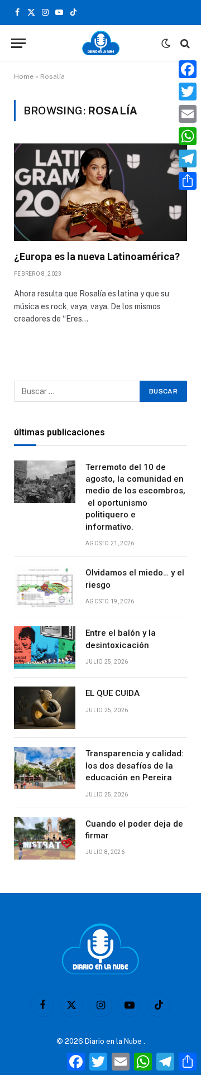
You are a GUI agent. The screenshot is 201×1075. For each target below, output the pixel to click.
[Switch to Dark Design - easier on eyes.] (166, 44)
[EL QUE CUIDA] (44, 708)
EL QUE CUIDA (112, 693)
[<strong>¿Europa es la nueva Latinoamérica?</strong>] (100, 192)
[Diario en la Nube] (100, 43)
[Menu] (18, 43)
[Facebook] (187, 69)
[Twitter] (187, 91)
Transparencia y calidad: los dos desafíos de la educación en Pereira (134, 765)
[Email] (187, 114)
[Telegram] (187, 158)
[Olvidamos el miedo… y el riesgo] (44, 587)
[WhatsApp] (187, 136)
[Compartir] (187, 181)
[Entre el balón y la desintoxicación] (44, 647)
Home (24, 76)
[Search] (184, 43)
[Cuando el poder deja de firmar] (44, 838)
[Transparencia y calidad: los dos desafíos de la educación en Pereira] (44, 768)
